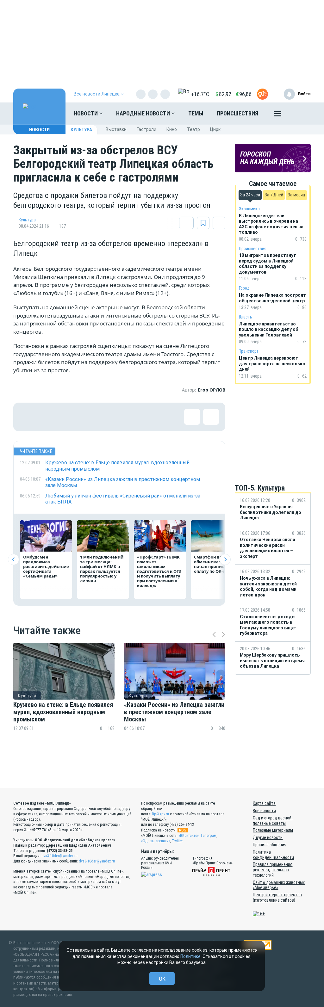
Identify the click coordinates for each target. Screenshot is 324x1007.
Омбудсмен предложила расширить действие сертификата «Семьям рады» (46, 566)
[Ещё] (277, 115)
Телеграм (208, 835)
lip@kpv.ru (160, 814)
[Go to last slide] (13, 559)
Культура (81, 130)
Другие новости (268, 837)
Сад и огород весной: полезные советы (272, 820)
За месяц (296, 194)
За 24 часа (250, 194)
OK (162, 978)
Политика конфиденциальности (273, 854)
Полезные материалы (273, 830)
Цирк (215, 129)
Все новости (264, 810)
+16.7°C (200, 94)
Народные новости (143, 113)
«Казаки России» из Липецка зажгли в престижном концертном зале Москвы (174, 712)
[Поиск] (300, 113)
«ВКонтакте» (188, 835)
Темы (195, 113)
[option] (64, 698)
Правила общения (269, 844)
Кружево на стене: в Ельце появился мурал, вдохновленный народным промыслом (63, 712)
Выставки (116, 129)
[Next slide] (225, 559)
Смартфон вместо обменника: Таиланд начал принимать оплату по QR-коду (217, 564)
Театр (193, 129)
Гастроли (146, 129)
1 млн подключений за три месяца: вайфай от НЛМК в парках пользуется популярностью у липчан (101, 569)
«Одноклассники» (155, 841)
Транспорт (249, 351)
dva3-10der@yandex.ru (59, 856)
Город (244, 288)
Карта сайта (264, 803)
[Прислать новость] (262, 94)
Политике (190, 956)
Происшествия (237, 113)
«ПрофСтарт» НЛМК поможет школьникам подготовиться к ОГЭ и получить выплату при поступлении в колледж (159, 571)
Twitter (177, 841)
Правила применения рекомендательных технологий (272, 870)
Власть (245, 316)
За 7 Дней (274, 194)
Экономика (249, 208)
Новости (86, 113)
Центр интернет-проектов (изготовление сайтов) (277, 897)
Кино (171, 129)
